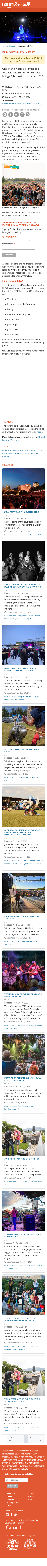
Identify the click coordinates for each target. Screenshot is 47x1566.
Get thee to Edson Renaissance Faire (22, 750)
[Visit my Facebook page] (10, 114)
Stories (28, 1499)
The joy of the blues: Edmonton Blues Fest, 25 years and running (22, 585)
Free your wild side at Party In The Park (21, 917)
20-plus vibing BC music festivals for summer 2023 (22, 1235)
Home (4, 46)
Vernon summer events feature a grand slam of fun (23, 995)
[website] (5, 114)
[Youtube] (28, 114)
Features (29, 1496)
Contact (10, 1499)
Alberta (34, 450)
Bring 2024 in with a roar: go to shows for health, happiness (22, 669)
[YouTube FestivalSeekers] (15, 1514)
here (39, 432)
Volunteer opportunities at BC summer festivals (22, 1400)
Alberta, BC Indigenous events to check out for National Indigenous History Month (23, 832)
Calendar (12, 46)
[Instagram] (22, 114)
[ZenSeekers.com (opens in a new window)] (13, 1544)
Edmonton (7, 450)
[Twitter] (16, 114)
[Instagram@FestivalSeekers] (7, 1514)
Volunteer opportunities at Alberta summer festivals (20, 1319)
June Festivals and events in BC (21, 1159)
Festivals (29, 1493)
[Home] (17, 4)
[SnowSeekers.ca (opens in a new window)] (30, 1544)
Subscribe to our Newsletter (19, 1474)
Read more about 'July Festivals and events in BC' (22, 535)
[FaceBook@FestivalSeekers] (11, 1514)
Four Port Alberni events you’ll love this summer (22, 1079)
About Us (11, 1493)
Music (26, 453)
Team (9, 1496)
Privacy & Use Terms (13, 1504)
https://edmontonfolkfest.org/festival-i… (21, 103)
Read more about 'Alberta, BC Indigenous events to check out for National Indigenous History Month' (23, 862)
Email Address (8, 243)
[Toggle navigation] (9, 9)
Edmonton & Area (21, 450)
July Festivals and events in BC (21, 512)
